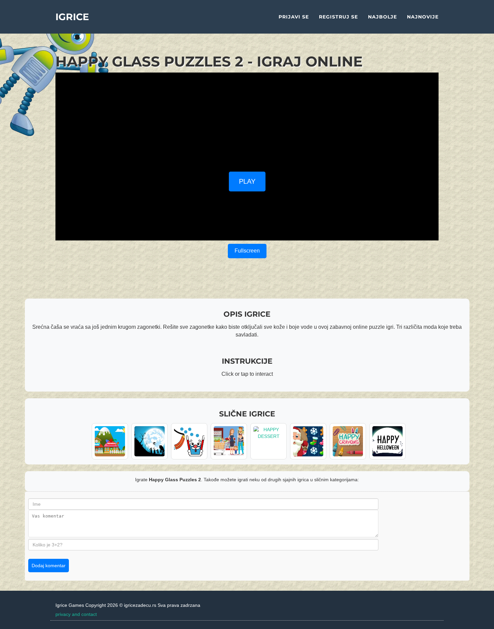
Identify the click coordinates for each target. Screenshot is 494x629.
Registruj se (338, 17)
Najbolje (382, 17)
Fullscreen (247, 251)
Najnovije (423, 17)
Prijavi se (294, 17)
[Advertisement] (247, 120)
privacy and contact (76, 614)
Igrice (72, 17)
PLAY (247, 181)
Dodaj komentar (49, 565)
